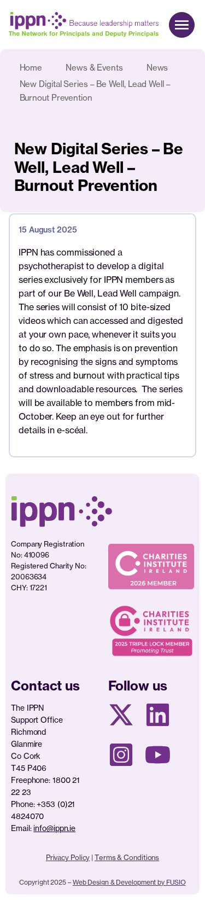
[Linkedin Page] (158, 715)
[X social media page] (121, 715)
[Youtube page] (158, 755)
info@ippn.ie (54, 828)
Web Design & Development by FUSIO (129, 882)
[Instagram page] (121, 755)
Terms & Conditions (127, 857)
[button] (182, 25)
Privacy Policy (68, 857)
